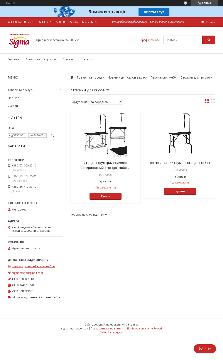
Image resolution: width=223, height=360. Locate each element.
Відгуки (13, 106)
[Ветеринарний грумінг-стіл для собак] (180, 135)
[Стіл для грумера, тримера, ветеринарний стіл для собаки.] (105, 135)
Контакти (86, 59)
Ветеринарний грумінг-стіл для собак (180, 163)
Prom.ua (133, 324)
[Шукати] (208, 40)
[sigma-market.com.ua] (19, 48)
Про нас (68, 59)
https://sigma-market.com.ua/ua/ (33, 266)
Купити (105, 196)
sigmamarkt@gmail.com (27, 272)
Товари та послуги (38, 59)
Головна (13, 59)
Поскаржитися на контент (107, 328)
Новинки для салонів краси (127, 77)
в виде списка (213, 102)
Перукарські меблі (163, 77)
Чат (208, 348)
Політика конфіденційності (144, 328)
